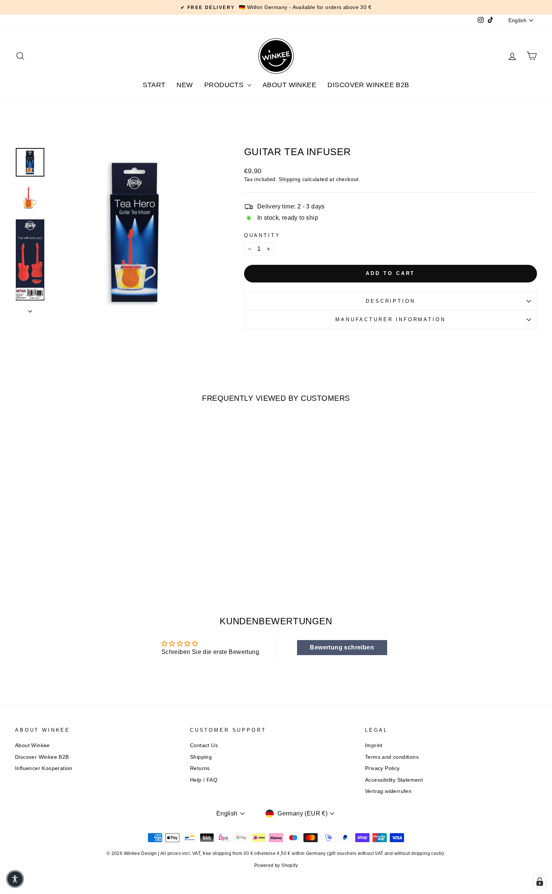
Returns (200, 768)
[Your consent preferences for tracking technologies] (539, 881)
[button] (15, 879)
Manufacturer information (390, 319)
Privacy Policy (382, 768)
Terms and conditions (392, 757)
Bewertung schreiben (342, 647)
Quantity (262, 235)
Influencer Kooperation (43, 768)
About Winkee (289, 85)
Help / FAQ (203, 780)
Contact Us (204, 745)
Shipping (289, 179)
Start (154, 85)
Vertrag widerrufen (388, 791)
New (184, 85)
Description (390, 301)
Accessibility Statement (394, 780)
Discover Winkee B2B (368, 85)
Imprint (374, 745)
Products (225, 85)
